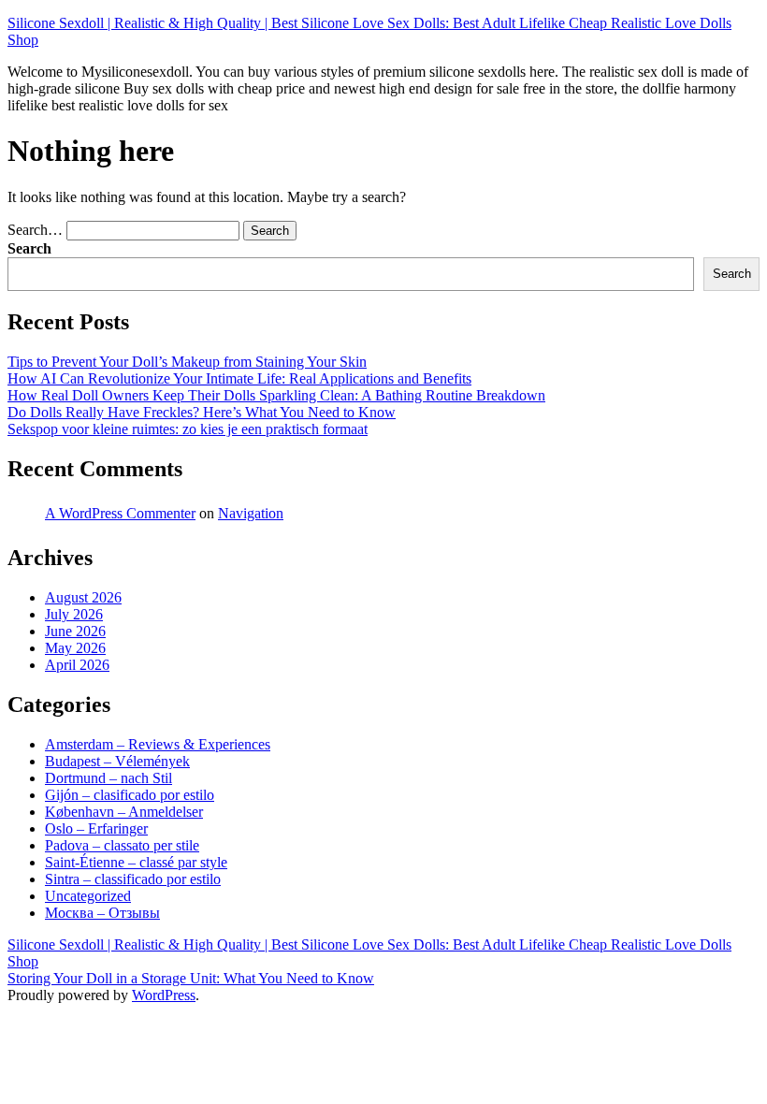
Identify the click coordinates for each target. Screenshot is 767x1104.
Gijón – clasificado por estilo (129, 795)
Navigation (250, 513)
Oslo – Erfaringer (96, 828)
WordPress (163, 995)
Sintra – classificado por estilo (133, 879)
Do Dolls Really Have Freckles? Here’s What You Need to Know (201, 412)
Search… (35, 230)
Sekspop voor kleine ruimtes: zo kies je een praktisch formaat (187, 429)
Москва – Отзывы (102, 913)
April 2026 (77, 665)
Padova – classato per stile (122, 845)
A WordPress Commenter (120, 513)
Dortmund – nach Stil (108, 778)
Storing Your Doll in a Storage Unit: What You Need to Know (190, 978)
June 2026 (75, 631)
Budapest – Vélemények (117, 761)
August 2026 (83, 597)
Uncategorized (88, 896)
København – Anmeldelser (124, 812)
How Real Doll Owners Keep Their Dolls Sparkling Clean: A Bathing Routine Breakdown (276, 395)
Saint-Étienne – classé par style (136, 862)
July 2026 (74, 614)
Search (29, 248)
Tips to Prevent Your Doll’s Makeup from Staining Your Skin (187, 362)
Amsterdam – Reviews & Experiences (157, 744)
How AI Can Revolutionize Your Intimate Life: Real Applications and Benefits (239, 378)
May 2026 (75, 648)
